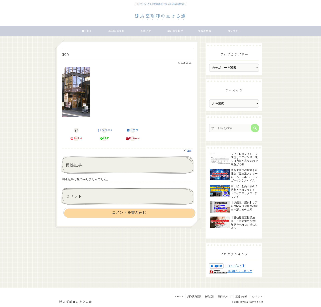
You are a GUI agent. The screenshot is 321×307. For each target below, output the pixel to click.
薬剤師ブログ (225, 296)
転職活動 (209, 296)
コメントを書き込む (129, 212)
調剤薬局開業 (194, 296)
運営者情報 (241, 296)
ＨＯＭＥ (179, 296)
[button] (255, 128)
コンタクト (256, 296)
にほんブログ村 (235, 266)
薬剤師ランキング (240, 271)
